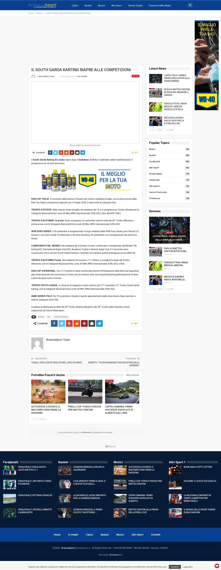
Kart (49, 317)
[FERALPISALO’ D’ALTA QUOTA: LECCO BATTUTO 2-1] (9, 470)
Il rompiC (73, 534)
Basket (88, 5)
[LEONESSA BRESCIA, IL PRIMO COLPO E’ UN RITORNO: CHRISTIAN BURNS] (64, 513)
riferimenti (86, 432)
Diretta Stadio (135, 5)
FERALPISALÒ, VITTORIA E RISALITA (35, 495)
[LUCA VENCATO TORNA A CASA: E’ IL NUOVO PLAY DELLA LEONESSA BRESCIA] (64, 484)
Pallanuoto (154, 180)
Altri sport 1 (154, 186)
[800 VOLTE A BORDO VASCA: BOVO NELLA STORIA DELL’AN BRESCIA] (155, 121)
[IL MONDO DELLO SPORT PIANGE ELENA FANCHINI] (175, 513)
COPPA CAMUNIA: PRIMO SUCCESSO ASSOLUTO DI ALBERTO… (141, 498)
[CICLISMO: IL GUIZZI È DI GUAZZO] (175, 484)
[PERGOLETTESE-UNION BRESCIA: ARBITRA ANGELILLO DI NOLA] (155, 107)
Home (57, 534)
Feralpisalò (154, 161)
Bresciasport (67, 548)
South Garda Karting (61, 317)
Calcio (75, 5)
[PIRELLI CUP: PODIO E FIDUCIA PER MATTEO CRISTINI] (85, 392)
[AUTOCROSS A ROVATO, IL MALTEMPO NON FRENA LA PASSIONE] (48, 392)
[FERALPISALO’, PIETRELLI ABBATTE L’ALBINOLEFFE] (9, 513)
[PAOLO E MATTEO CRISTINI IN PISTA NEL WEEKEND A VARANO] (155, 93)
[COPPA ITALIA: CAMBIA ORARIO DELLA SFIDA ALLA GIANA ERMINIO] (155, 79)
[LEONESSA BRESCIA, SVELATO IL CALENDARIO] (64, 470)
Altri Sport (116, 5)
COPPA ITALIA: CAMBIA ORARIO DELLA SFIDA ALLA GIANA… (169, 238)
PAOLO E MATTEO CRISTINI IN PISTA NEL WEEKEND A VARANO (177, 92)
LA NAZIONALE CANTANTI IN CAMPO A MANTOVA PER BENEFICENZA (197, 498)
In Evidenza (154, 198)
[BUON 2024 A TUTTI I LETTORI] (175, 470)
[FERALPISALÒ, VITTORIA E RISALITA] (9, 499)
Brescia (41, 317)
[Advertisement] (110, 41)
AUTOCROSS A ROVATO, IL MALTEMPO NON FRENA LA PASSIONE (141, 470)
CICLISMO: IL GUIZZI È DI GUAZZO (200, 481)
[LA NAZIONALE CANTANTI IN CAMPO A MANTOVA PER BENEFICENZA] (175, 499)
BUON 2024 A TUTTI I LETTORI (198, 467)
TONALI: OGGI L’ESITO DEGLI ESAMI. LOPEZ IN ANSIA (56, 362)
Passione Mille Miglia (160, 5)
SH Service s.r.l (115, 555)
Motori (101, 5)
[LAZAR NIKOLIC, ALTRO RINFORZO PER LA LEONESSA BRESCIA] (64, 499)
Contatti (155, 534)
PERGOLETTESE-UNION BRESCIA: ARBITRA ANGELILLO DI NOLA (175, 106)
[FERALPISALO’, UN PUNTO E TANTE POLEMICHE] (9, 484)
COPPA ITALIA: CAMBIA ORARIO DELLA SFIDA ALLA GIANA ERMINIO (177, 78)
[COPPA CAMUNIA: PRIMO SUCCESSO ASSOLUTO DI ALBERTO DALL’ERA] (122, 392)
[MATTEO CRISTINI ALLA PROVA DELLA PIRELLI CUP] (120, 513)
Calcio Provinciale (158, 192)
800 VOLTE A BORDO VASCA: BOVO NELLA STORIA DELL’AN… (174, 121)
